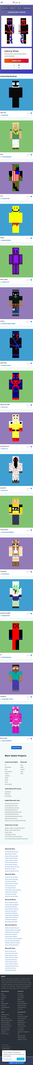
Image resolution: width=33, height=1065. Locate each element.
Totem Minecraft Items (11, 961)
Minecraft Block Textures (11, 909)
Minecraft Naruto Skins (11, 862)
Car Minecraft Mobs (10, 888)
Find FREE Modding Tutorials (11, 814)
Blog (2, 994)
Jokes (6, 769)
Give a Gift (20, 997)
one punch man (4, 446)
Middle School (22, 1022)
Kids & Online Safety (6, 1049)
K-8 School (21, 1030)
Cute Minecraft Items (10, 970)
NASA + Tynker (8, 832)
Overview (20, 994)
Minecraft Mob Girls (10, 885)
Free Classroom (22, 1018)
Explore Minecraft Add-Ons (11, 809)
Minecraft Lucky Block (11, 911)
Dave (1, 154)
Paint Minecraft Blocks (11, 907)
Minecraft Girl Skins (10, 869)
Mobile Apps (4, 1003)
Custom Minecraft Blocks (11, 904)
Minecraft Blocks (5, 1024)
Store (2, 1009)
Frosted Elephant (6, 157)
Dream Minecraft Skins (11, 864)
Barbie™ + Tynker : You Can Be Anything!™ (15, 828)
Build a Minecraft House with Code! (13, 812)
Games (6, 777)
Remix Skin (16, 61)
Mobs (22, 773)
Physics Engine (8, 771)
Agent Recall (8, 791)
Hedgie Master (6, 615)
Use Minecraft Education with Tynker (13, 816)
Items (22, 771)
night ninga (3, 363)
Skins (19, 8)
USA (1, 196)
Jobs (2, 1001)
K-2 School (21, 1028)
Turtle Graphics (8, 784)
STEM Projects (21, 1037)
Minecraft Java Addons (11, 936)
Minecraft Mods (5, 1030)
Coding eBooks (5, 1007)
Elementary (21, 1020)
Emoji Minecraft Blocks (11, 913)
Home (6, 8)
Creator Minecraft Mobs (11, 877)
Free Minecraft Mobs (10, 894)
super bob (3, 112)
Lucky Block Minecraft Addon (13, 930)
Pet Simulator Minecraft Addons (13, 938)
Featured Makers (22, 1003)
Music (6, 782)
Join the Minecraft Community (12, 807)
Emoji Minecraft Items (11, 959)
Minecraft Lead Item (10, 951)
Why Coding (21, 1001)
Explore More (16, 747)
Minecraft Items (5, 1028)
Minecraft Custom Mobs (11, 896)
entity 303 (3, 488)
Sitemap (3, 1005)
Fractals (7, 773)
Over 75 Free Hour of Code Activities (13, 836)
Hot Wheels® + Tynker (10, 834)
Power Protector (6, 365)
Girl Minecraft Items (10, 968)
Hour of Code (5, 1033)
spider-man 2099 (5, 404)
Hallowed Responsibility (8, 323)
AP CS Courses (22, 1026)
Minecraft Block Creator (11, 902)
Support (3, 997)
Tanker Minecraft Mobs (11, 892)
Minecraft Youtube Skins (11, 856)
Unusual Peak (6, 198)
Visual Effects (8, 767)
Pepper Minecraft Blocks (11, 917)
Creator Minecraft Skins (11, 860)
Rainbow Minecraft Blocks (12, 915)
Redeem (20, 999)
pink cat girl (3, 738)
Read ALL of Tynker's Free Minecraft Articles (15, 820)
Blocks (22, 767)
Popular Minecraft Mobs (11, 883)
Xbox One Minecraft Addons (12, 940)
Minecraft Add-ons (6, 1026)
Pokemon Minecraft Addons (12, 942)
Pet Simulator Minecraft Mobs (13, 890)
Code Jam (3, 1032)
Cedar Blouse (5, 574)
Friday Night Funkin (7, 699)
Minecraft (12, 8)
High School (21, 1024)
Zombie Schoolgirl (5, 613)
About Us (3, 996)
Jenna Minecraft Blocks (11, 921)
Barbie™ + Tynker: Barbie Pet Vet (12, 830)
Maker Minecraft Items (11, 955)
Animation (7, 775)
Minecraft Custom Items (11, 953)
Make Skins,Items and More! (11, 803)
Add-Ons (23, 769)
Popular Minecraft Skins (11, 858)
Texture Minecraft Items (11, 964)
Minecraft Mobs (5, 1022)
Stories (6, 780)
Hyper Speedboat (7, 740)
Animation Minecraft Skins (12, 866)
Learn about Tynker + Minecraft (16, 12)
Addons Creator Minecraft (12, 928)
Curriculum (21, 996)
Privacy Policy (5, 1048)
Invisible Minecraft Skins (11, 852)
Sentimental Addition (8, 532)
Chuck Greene (4, 529)
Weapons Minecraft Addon (12, 932)
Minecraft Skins (5, 1018)
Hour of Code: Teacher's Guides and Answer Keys (16, 838)
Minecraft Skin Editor (7, 1020)
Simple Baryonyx (6, 657)
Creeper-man (5, 282)
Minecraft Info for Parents (11, 818)
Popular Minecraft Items (11, 957)
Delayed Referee (6, 240)
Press (2, 999)
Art (5, 765)
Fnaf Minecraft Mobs (10, 881)
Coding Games (5, 1014)
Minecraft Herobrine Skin (12, 871)
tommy (2, 321)
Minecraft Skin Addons (11, 934)
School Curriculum (23, 1016)
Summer (20, 1009)
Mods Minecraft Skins (11, 854)
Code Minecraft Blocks (11, 919)
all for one (5, 407)
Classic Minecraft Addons (12, 945)
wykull (2, 237)
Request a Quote (22, 1039)
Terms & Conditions (6, 1046)
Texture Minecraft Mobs (11, 879)
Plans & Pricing (22, 1005)
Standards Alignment (23, 1032)
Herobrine (3, 696)
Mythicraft (7, 793)
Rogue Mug (5, 115)
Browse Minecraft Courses (11, 805)
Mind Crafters (8, 796)
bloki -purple (3, 279)
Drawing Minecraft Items (11, 966)
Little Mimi (3, 571)
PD (18, 1033)
